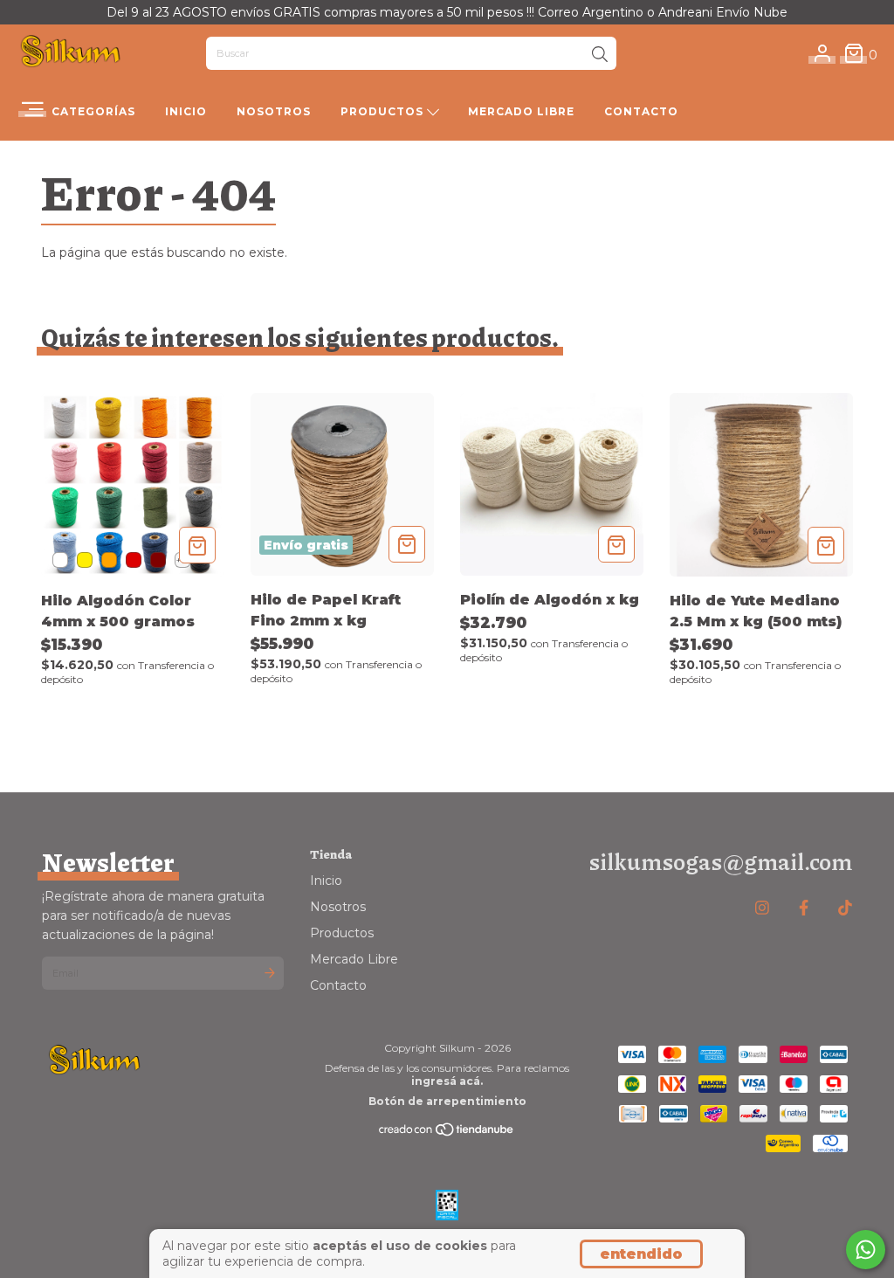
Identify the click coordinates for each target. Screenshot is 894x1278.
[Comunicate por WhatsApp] (865, 1249)
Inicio (186, 111)
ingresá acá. (447, 1081)
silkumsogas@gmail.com (720, 861)
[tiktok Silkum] (845, 907)
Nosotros (274, 111)
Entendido (641, 1254)
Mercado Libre (521, 111)
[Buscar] (599, 55)
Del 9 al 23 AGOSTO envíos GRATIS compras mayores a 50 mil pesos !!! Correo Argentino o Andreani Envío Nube (447, 12)
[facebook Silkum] (803, 907)
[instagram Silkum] (762, 907)
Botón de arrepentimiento (447, 1101)
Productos (383, 111)
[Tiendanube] (447, 1133)
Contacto (641, 111)
